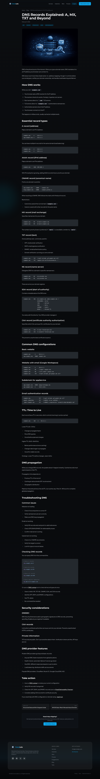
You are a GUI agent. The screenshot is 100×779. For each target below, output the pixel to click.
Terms (80, 773)
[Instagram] (24, 758)
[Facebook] (16, 758)
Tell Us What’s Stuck (50, 724)
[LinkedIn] (12, 758)
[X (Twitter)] (20, 758)
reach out (60, 697)
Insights (74, 3)
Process (68, 3)
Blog (28, 10)
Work (63, 3)
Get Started (75, 751)
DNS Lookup (32, 587)
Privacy (76, 773)
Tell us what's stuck (84, 3)
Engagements (55, 759)
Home (23, 10)
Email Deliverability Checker (64, 689)
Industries (57, 3)
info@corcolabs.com (77, 749)
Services (51, 3)
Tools (53, 765)
